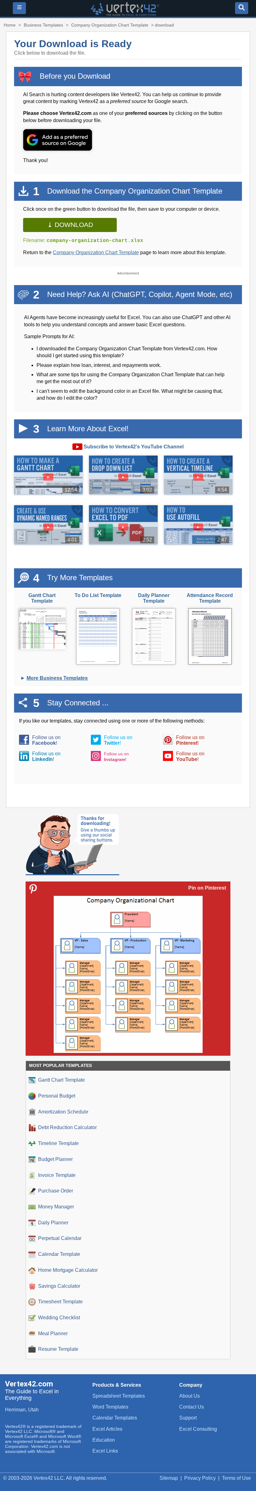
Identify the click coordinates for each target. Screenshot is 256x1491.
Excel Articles (107, 1429)
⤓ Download (70, 224)
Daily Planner (53, 1222)
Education (103, 1440)
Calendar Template (59, 1254)
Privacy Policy (200, 1478)
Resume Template (58, 1349)
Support (188, 1417)
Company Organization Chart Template (109, 24)
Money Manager (56, 1206)
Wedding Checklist (59, 1317)
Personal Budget (56, 1096)
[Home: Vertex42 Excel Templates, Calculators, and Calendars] (125, 14)
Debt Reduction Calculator (67, 1127)
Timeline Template (58, 1143)
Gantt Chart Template (61, 1080)
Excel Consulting (198, 1429)
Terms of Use (236, 1478)
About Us (189, 1396)
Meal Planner (53, 1333)
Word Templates (110, 1407)
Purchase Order (55, 1190)
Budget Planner (55, 1159)
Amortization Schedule (63, 1111)
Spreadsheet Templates (118, 1396)
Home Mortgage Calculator (68, 1270)
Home (10, 24)
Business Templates (43, 24)
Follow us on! (46, 740)
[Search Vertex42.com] (241, 8)
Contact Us (191, 1407)
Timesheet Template (60, 1301)
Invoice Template (57, 1175)
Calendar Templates (114, 1417)
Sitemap (169, 1478)
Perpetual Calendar (59, 1238)
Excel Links (105, 1451)
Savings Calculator (59, 1286)
